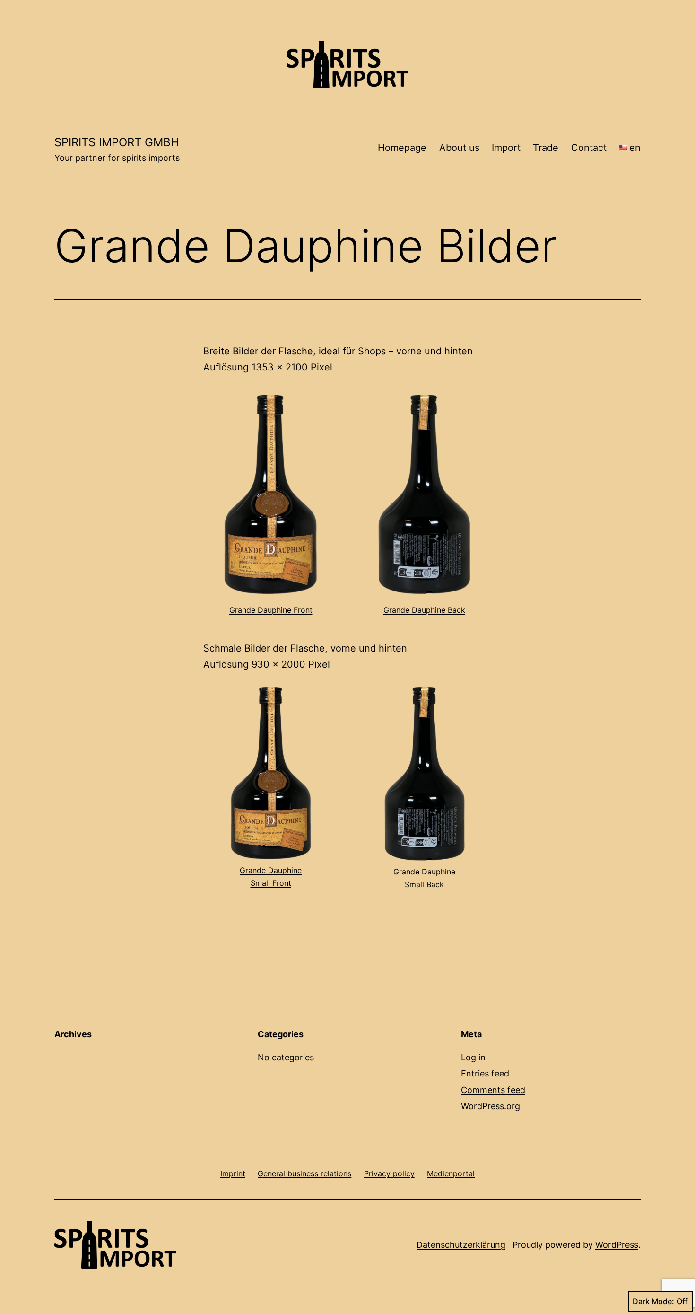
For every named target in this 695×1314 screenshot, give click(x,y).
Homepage (402, 147)
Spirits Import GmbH (116, 142)
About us (459, 147)
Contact (589, 147)
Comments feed (493, 1090)
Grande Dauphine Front (271, 610)
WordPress (616, 1245)
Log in (473, 1057)
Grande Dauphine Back (424, 610)
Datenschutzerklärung (461, 1245)
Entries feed (485, 1073)
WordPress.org (490, 1106)
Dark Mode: (653, 1301)
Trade (545, 147)
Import (506, 147)
